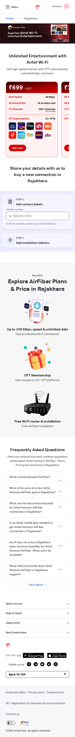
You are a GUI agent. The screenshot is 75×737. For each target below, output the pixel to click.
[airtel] (37, 7)
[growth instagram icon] (56, 664)
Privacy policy (36, 692)
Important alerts (16, 692)
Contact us (13, 714)
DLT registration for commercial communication (35, 703)
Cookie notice (55, 692)
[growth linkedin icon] (36, 664)
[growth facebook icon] (29, 664)
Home (10, 18)
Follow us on (16, 664)
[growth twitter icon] (49, 664)
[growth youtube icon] (42, 664)
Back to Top (17, 674)
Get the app (13, 655)
